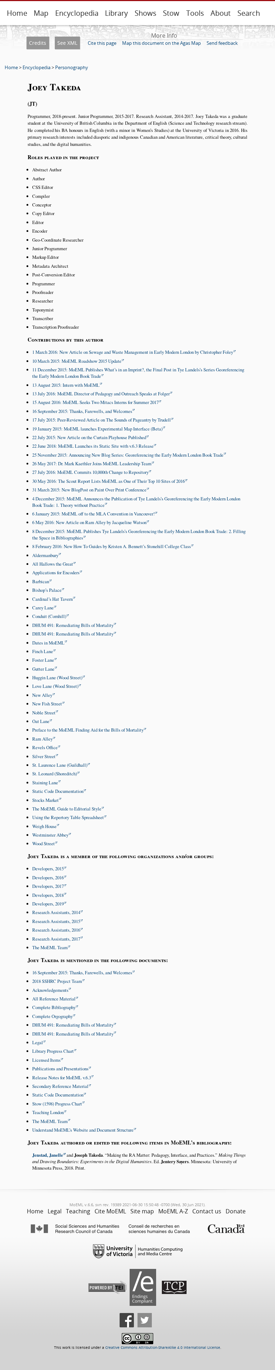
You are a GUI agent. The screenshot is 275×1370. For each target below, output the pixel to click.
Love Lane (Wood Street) (55, 686)
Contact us (206, 1211)
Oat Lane (40, 721)
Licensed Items (46, 1060)
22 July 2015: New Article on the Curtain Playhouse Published (89, 437)
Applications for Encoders (55, 572)
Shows (145, 13)
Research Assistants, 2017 (56, 939)
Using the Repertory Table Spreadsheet (68, 817)
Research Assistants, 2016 (56, 930)
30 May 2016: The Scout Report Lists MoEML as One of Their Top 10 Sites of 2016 (108, 481)
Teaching (78, 1211)
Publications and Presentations (60, 1068)
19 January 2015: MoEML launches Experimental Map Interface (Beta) (97, 428)
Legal (37, 1042)
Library (116, 13)
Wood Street (43, 843)
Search (248, 13)
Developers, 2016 (48, 877)
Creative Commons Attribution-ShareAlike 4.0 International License (162, 1347)
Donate (236, 1211)
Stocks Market (45, 800)
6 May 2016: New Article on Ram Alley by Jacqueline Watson (89, 522)
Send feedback (222, 43)
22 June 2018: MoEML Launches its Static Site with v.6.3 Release (93, 446)
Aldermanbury (45, 555)
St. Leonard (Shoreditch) (54, 773)
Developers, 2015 (48, 868)
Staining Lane (45, 782)
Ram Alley (42, 739)
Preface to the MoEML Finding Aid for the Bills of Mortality (88, 730)
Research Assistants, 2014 (56, 912)
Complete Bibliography (54, 1007)
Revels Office (45, 747)
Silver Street (44, 756)
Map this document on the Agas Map (161, 43)
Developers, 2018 (48, 895)
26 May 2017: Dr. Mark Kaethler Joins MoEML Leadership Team (91, 463)
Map (41, 13)
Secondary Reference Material (60, 1086)
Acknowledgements (50, 990)
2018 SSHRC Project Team (57, 981)
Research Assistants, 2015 (56, 921)
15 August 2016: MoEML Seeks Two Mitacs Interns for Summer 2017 (95, 402)
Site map (142, 1211)
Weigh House (44, 826)
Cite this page (102, 43)
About (221, 13)
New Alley (42, 695)
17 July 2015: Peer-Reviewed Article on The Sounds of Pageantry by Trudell (101, 420)
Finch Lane (42, 651)
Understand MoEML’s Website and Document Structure (83, 1130)
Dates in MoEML (48, 642)
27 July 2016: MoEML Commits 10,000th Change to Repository (90, 472)
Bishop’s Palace (47, 590)
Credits (37, 42)
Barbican (40, 581)
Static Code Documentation (57, 791)
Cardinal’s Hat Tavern (52, 599)
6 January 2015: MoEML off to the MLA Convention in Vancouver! (93, 513)
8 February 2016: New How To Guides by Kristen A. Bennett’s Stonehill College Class (111, 546)
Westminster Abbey (50, 835)
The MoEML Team (50, 947)
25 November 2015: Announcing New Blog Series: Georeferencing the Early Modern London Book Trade (127, 455)
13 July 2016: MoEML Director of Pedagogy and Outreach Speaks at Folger (101, 393)
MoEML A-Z (173, 1211)
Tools (195, 13)
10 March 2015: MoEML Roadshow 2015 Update (76, 361)
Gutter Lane (43, 669)
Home (17, 13)
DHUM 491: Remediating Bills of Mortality (73, 625)
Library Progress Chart (53, 1051)
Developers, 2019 (48, 903)
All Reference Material (54, 998)
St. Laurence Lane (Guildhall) (59, 765)
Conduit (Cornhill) (49, 616)
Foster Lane (43, 660)
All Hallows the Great (52, 564)
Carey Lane (43, 607)
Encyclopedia (76, 13)
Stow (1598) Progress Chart (57, 1103)
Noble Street (44, 712)
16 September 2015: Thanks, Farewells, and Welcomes (82, 411)
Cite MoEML (110, 1211)
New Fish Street (47, 703)
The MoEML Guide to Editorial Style (66, 808)
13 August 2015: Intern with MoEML (66, 385)
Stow (171, 13)
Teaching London (48, 1112)
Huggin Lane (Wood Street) (57, 677)
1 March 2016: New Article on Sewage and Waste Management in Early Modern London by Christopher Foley (132, 352)
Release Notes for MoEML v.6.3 (61, 1077)
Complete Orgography (52, 1016)
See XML (67, 42)
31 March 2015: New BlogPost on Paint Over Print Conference (89, 489)
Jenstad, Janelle (47, 1155)
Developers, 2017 (48, 886)
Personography (71, 67)
